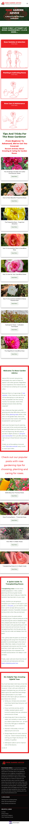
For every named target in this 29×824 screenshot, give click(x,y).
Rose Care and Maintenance (8, 801)
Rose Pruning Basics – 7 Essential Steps (14, 517)
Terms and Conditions (7, 815)
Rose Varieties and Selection (8, 803)
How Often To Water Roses (14, 541)
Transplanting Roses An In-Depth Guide (14, 566)
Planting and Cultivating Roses (9, 799)
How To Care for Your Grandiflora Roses (14, 274)
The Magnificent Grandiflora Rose (14, 351)
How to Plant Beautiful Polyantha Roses (14, 197)
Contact (3, 811)
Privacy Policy (4, 813)
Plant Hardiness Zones (7, 817)
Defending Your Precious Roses (14, 492)
